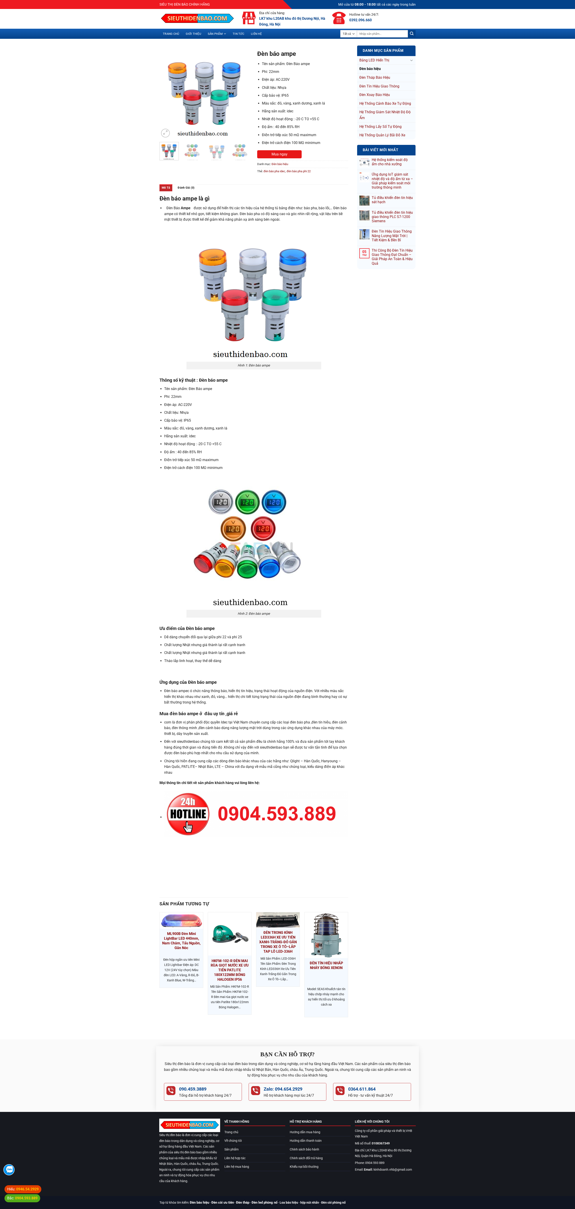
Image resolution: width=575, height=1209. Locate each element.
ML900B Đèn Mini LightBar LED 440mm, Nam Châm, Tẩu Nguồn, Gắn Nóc (181, 941)
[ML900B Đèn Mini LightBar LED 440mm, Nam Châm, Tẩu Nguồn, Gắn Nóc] (181, 920)
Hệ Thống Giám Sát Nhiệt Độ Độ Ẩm (385, 115)
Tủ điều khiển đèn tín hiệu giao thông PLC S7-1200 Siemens (392, 216)
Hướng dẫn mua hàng (305, 1132)
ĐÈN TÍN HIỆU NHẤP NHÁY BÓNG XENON (326, 965)
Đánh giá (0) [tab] (186, 187)
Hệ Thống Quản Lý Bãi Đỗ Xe (382, 135)
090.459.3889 (192, 1089)
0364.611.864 (362, 1089)
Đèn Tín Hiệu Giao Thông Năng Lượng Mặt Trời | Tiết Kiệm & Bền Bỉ (392, 235)
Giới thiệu (193, 33)
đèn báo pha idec (274, 171)
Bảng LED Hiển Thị (374, 60)
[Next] (243, 93)
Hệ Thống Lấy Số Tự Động (380, 126)
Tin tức (238, 33)
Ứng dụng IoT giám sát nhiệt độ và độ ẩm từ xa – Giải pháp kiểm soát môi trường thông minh (392, 181)
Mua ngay (280, 154)
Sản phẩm (215, 33)
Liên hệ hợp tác (234, 1158)
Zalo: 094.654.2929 (283, 1089)
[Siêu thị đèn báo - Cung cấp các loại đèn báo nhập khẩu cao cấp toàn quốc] (197, 19)
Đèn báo (178, 208)
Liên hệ (256, 33)
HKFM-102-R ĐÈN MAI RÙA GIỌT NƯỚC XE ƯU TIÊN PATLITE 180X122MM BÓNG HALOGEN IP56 (230, 970)
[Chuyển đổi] (411, 60)
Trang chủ (171, 33)
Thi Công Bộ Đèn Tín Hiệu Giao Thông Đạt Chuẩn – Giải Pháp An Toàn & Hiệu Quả (392, 257)
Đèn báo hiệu (370, 69)
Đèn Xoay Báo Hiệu (374, 95)
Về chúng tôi (233, 1141)
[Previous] (167, 93)
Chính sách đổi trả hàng (306, 1158)
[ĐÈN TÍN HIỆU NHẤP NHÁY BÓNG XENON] (326, 935)
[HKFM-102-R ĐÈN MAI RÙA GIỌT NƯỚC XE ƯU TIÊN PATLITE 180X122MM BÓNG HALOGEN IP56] (229, 934)
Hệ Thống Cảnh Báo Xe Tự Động (385, 103)
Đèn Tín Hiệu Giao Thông (379, 86)
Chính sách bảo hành (304, 1149)
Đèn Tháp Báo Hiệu (374, 77)
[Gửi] (412, 34)
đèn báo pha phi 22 (299, 171)
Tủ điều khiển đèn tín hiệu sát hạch (392, 200)
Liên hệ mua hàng (236, 1167)
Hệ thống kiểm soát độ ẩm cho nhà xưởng (390, 162)
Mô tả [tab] (166, 187)
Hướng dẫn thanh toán (306, 1141)
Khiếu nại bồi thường (304, 1167)
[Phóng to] (165, 133)
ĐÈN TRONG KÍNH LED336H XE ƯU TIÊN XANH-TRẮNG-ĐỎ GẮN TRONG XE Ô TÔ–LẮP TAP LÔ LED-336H (278, 941)
